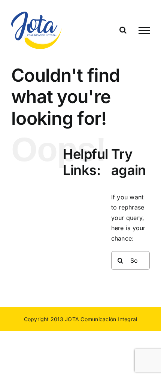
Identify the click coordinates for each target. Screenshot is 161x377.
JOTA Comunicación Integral (101, 319)
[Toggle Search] (123, 30)
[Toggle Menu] (144, 30)
